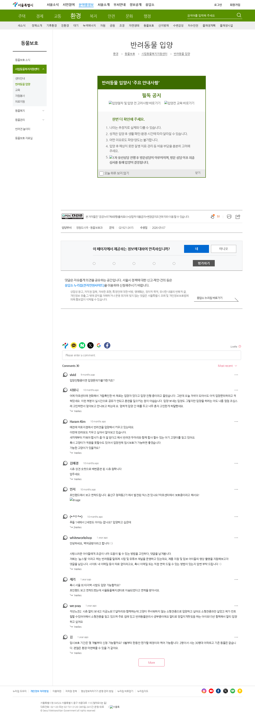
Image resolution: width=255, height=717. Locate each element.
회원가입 (235, 4)
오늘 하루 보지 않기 (116, 173)
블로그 (232, 691)
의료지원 (20, 101)
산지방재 (163, 25)
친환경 (65, 25)
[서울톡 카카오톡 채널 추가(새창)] (115, 706)
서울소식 (53, 5)
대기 (75, 25)
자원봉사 (20, 95)
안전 (111, 16)
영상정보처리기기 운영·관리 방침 (97, 691)
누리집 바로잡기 (125, 691)
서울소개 (104, 5)
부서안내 (120, 5)
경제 (39, 16)
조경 (122, 25)
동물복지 (20, 110)
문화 (129, 16)
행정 (147, 16)
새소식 (22, 25)
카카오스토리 (239, 691)
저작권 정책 (71, 691)
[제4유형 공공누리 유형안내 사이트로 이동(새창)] (72, 216)
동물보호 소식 (22, 59)
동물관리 (20, 119)
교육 (17, 90)
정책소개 (37, 25)
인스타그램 (204, 691)
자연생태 (134, 25)
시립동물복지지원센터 (27, 69)
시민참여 (69, 5)
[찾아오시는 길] (99, 703)
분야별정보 (86, 5)
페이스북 (218, 691)
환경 (75, 15)
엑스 (225, 691)
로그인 (218, 4)
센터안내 (20, 78)
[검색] (239, 16)
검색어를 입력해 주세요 (201, 15)
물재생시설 (226, 25)
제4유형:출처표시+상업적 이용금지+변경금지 (132, 216)
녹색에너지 (89, 25)
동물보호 (149, 25)
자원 (102, 25)
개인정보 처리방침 (39, 691)
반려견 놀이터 (22, 129)
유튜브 (211, 691)
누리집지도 (142, 691)
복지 (93, 16)
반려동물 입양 (22, 84)
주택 (21, 16)
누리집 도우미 (19, 691)
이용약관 (57, 691)
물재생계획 (209, 25)
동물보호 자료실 (23, 138)
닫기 (197, 172)
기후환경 (51, 25)
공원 (112, 25)
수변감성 (178, 25)
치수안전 (193, 25)
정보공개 (135, 5)
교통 (57, 16)
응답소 (149, 5)
